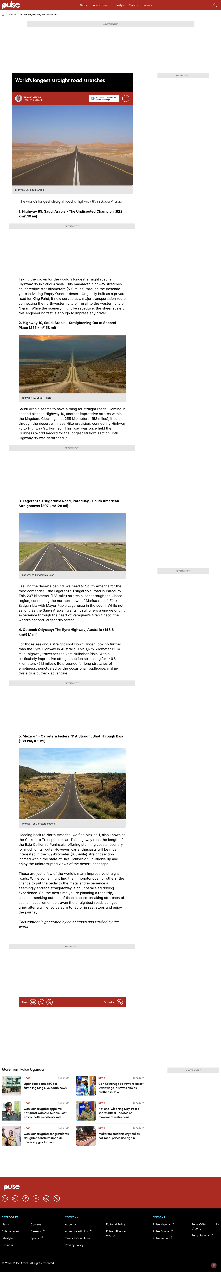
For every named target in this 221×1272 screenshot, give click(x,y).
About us (70, 1224)
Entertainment (101, 5)
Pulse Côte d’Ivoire (198, 1226)
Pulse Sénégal (200, 1235)
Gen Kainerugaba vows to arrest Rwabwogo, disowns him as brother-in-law (120, 1088)
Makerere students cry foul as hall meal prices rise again (119, 1136)
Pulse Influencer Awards (116, 1233)
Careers (147, 5)
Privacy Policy (74, 1245)
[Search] (215, 5)
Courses (36, 1224)
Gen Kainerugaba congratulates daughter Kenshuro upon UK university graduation (46, 1138)
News (83, 5)
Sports (133, 5)
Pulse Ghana (161, 1231)
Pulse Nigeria (161, 1224)
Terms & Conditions (77, 1238)
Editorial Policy (116, 1224)
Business (7, 1245)
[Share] (125, 98)
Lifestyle (119, 5)
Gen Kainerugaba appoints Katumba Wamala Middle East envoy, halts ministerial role (45, 1113)
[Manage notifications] (214, 1265)
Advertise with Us (76, 1231)
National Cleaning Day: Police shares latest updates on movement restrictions (118, 1113)
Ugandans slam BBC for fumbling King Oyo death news (45, 1086)
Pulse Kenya (161, 1238)
